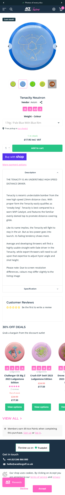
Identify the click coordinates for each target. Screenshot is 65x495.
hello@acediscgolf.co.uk (20, 463)
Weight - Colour (32, 116)
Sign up (28, 432)
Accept (42, 488)
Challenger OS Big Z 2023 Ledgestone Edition (14, 379)
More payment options (15, 164)
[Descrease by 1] (10, 150)
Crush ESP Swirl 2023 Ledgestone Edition (41, 377)
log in (38, 432)
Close (11, 9)
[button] (3, 2)
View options (15, 406)
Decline (24, 488)
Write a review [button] (32, 312)
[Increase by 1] (10, 145)
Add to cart (37, 148)
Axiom (34, 102)
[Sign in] (53, 9)
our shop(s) (23, 128)
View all (11, 418)
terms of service (38, 477)
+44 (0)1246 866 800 (17, 459)
